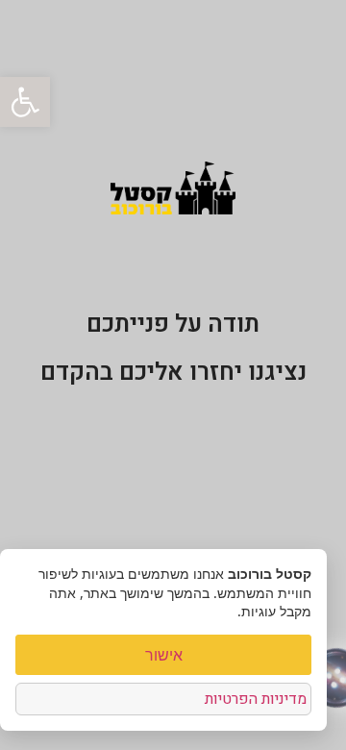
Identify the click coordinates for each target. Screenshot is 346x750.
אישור (164, 654)
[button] (25, 102)
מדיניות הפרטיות (256, 699)
